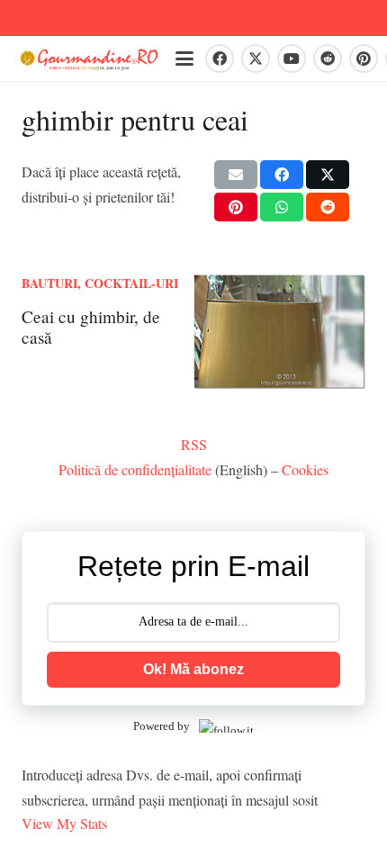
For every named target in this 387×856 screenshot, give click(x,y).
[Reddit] (327, 58)
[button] (184, 59)
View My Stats (64, 823)
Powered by (161, 726)
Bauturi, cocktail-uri (100, 283)
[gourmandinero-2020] (89, 58)
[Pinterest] (363, 58)
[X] (255, 58)
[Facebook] (219, 58)
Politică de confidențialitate (135, 469)
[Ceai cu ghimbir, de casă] (279, 332)
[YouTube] (291, 58)
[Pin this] (235, 207)
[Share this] (281, 174)
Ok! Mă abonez (193, 669)
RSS (194, 444)
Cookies (305, 469)
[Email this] (235, 174)
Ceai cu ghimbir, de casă (91, 326)
